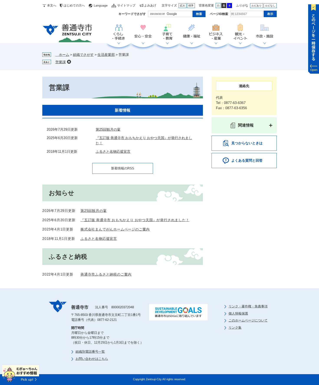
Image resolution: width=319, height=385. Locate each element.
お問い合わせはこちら (92, 359)
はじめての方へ (74, 5)
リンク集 (235, 327)
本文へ (51, 5)
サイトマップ (126, 5)
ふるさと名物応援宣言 (113, 151)
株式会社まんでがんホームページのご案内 (115, 229)
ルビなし (270, 5)
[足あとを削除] (69, 62)
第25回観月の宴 (108, 129)
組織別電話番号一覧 (90, 351)
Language (101, 5)
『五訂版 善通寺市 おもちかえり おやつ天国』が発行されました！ (135, 220)
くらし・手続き (119, 32)
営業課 (60, 62)
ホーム (62, 55)
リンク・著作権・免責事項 (248, 306)
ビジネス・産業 (216, 32)
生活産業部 (106, 55)
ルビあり (256, 5)
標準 (191, 5)
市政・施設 (264, 32)
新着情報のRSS (122, 168)
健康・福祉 (191, 32)
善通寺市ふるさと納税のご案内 (106, 274)
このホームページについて (248, 320)
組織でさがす (83, 55)
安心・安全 (143, 32)
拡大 (182, 5)
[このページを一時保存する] (313, 37)
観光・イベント (240, 32)
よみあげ (150, 5)
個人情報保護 (238, 313)
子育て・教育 (167, 32)
